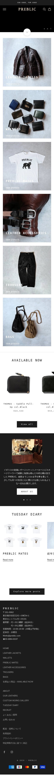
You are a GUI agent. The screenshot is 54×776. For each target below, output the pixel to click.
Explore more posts (27, 591)
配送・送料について (12, 728)
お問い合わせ (9, 719)
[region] (27, 18)
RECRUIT (7, 710)
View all (27, 424)
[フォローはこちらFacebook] (4, 752)
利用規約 (7, 733)
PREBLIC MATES (15, 553)
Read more (8, 559)
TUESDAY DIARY (10, 705)
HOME (6, 648)
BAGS (5, 677)
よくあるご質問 (10, 715)
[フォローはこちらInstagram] (11, 752)
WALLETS (7, 658)
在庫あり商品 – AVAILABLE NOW (18, 681)
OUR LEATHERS (10, 695)
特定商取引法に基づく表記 (15, 743)
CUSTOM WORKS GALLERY (16, 700)
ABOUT (6, 691)
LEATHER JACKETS (12, 653)
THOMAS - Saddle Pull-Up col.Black (18, 405)
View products (12, 83)
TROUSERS (8, 672)
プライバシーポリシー (13, 738)
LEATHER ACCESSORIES (14, 667)
